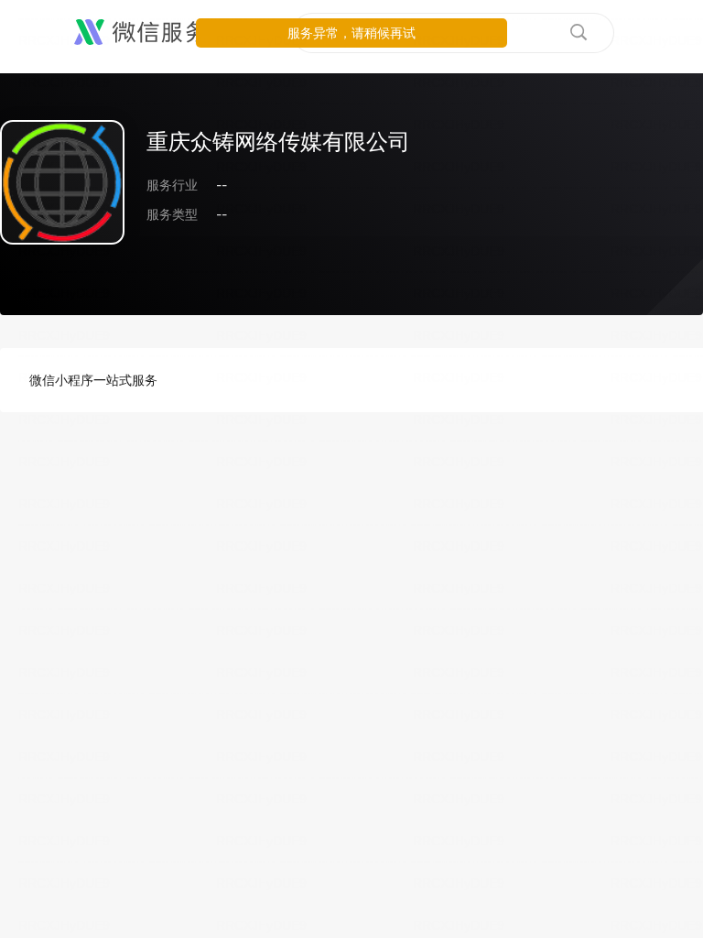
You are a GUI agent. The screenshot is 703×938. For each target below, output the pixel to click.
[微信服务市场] (164, 33)
